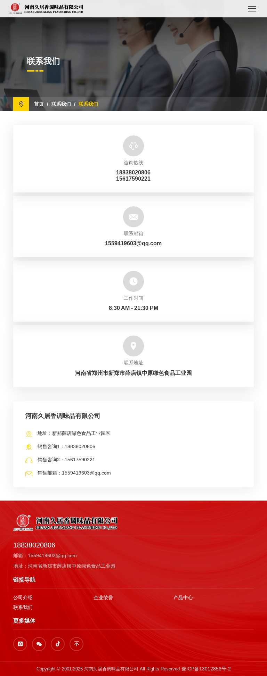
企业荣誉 (103, 597)
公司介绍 (23, 597)
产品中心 (183, 597)
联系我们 (61, 104)
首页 (39, 104)
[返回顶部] (76, 644)
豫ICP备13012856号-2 (206, 668)
